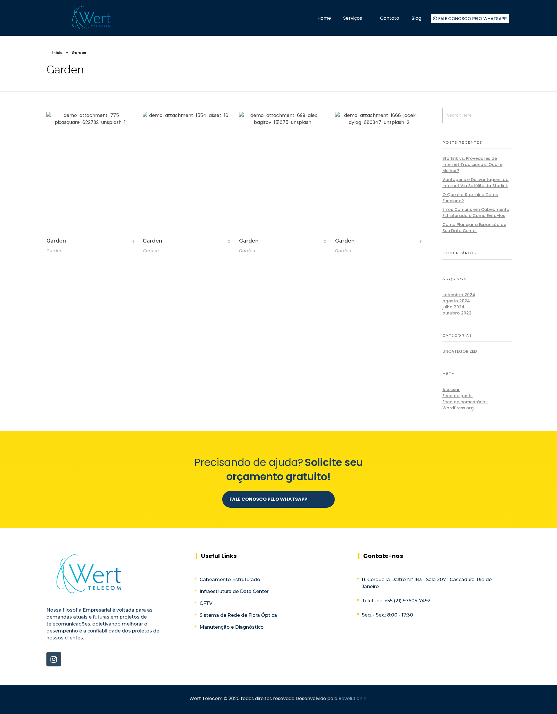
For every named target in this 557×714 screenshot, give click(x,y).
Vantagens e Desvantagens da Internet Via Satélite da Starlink (475, 183)
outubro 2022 (456, 313)
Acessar (451, 390)
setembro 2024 (458, 295)
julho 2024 (453, 307)
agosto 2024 (456, 301)
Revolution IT (353, 698)
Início (57, 52)
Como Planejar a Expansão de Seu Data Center (474, 228)
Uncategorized (459, 351)
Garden (56, 241)
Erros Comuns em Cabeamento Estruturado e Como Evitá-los (475, 212)
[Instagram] (53, 659)
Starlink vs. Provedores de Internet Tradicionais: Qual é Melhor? (472, 164)
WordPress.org (458, 408)
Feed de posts (457, 396)
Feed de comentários (465, 402)
